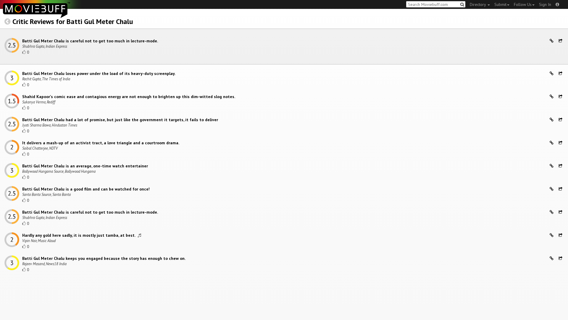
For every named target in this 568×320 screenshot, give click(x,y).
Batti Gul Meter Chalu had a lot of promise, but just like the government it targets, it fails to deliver (120, 119)
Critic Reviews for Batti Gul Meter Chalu (72, 21)
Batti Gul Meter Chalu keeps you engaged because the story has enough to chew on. (103, 258)
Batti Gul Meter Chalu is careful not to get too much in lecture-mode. (90, 41)
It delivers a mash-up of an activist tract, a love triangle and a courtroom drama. (100, 142)
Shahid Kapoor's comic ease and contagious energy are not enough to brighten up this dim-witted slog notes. (128, 96)
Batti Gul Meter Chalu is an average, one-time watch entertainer (85, 166)
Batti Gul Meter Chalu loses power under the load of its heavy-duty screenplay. (98, 73)
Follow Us (523, 4)
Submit (500, 4)
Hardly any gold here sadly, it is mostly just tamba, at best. (79, 235)
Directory (478, 4)
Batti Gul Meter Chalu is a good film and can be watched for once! (86, 189)
